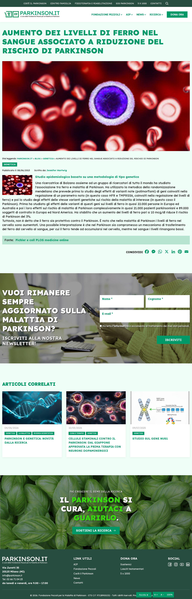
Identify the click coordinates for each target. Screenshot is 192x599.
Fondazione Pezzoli (106, 14)
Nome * (107, 299)
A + (156, 594)
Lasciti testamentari (132, 568)
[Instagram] (176, 565)
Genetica (10, 164)
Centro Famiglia (60, 3)
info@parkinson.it (12, 575)
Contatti (156, 3)
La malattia (24, 433)
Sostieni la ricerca (93, 530)
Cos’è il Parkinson (35, 3)
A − (162, 594)
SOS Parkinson (125, 3)
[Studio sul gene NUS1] (160, 407)
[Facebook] (170, 565)
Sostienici (125, 564)
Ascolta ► (144, 595)
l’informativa (120, 325)
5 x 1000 (142, 3)
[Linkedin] (188, 565)
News (140, 14)
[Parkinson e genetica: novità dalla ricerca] (32, 407)
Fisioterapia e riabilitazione (93, 3)
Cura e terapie (77, 433)
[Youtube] (182, 565)
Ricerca (155, 14)
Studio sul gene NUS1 (150, 438)
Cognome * (155, 299)
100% (169, 594)
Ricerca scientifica (43, 433)
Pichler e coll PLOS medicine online (42, 240)
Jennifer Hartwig (56, 170)
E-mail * (107, 313)
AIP (128, 14)
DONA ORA (177, 14)
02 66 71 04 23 (15, 579)
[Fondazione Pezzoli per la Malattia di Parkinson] (40, 14)
